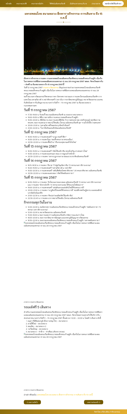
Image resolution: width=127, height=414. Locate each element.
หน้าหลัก (9, 3)
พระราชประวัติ (21, 3)
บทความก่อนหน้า (93, 402)
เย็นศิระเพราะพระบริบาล (78, 3)
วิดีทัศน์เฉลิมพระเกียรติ (57, 3)
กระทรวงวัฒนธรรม (50, 87)
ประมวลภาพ (96, 3)
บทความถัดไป (33, 402)
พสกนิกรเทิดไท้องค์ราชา (113, 3)
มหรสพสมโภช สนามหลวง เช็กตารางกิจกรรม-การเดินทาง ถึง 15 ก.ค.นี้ (65, 394)
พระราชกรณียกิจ (37, 3)
